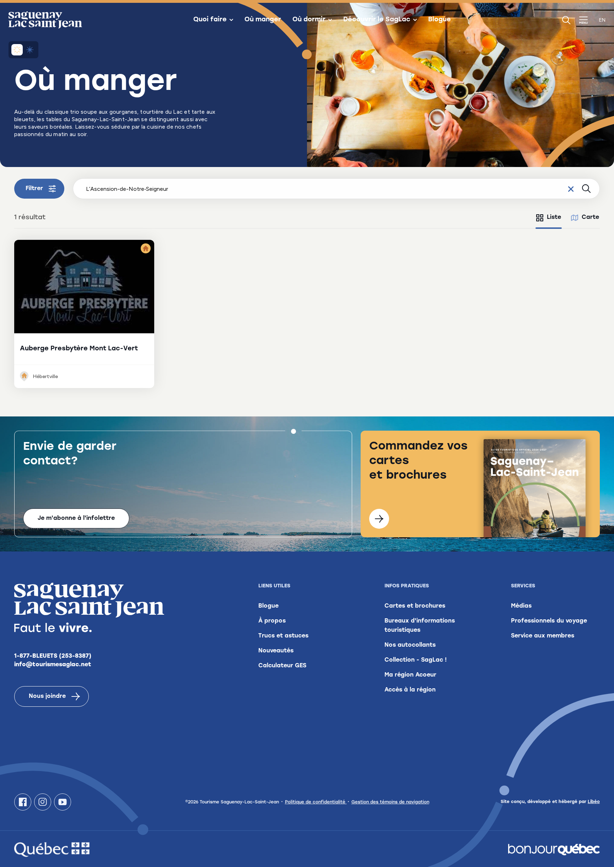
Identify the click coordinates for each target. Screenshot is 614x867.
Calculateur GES (282, 666)
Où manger (262, 20)
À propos (272, 621)
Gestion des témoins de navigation (390, 802)
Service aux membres (542, 636)
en (602, 20)
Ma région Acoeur (410, 675)
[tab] (548, 218)
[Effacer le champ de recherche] (570, 189)
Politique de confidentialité (316, 802)
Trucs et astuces (283, 636)
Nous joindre (47, 696)
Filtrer (34, 189)
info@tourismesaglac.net (52, 665)
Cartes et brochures (414, 606)
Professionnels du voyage (549, 621)
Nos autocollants (410, 645)
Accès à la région (410, 690)
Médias (521, 606)
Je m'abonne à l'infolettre (76, 518)
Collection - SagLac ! (415, 660)
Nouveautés (275, 651)
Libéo (594, 802)
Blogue (439, 20)
